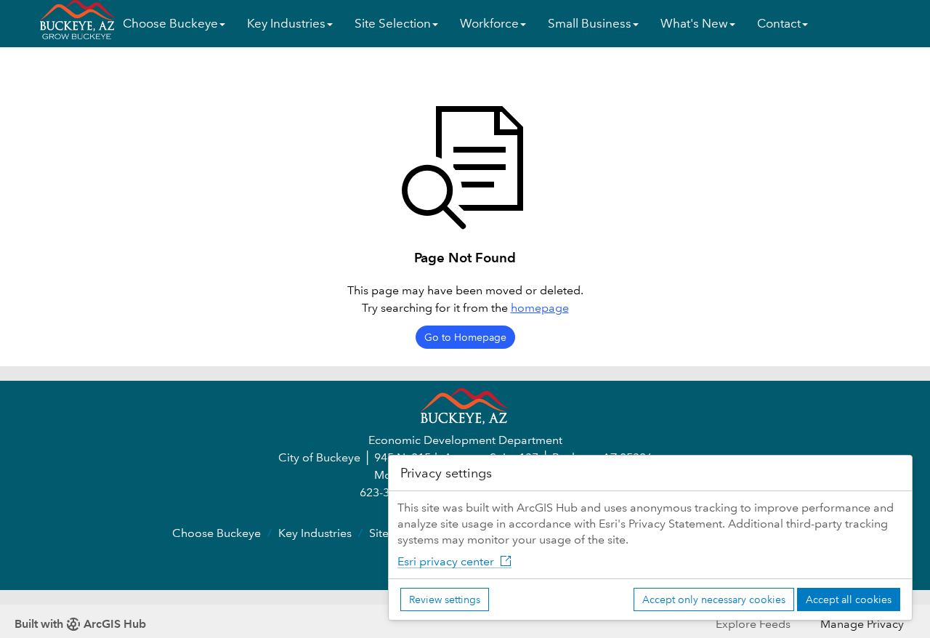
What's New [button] (694, 23)
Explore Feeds (753, 624)
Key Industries (315, 533)
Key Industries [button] (286, 23)
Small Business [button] (589, 23)
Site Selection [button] (393, 23)
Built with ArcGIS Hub (80, 624)
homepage (540, 308)
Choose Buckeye (216, 533)
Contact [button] (779, 23)
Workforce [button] (489, 23)
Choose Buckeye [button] (170, 23)
